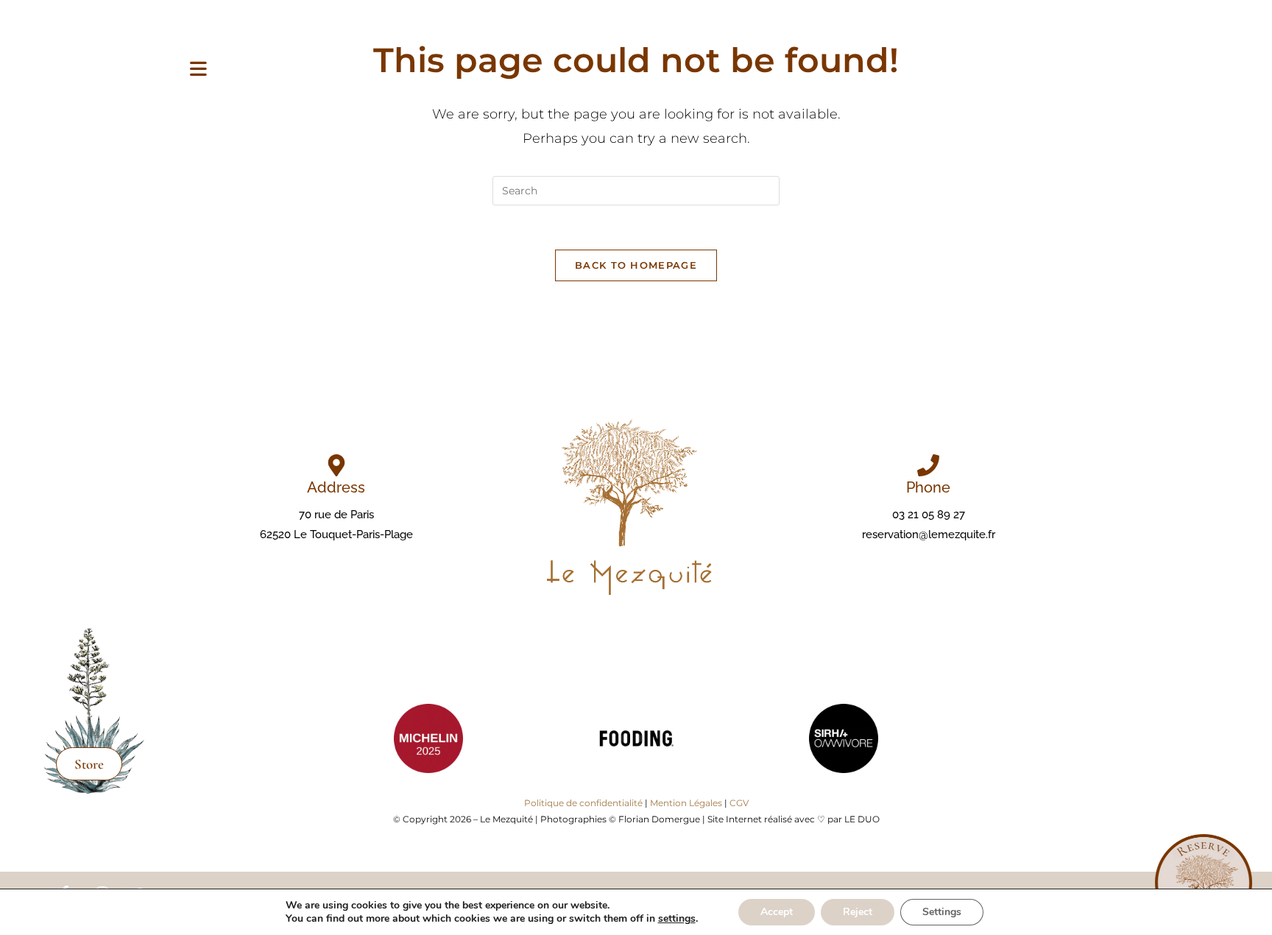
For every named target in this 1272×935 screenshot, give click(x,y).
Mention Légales (686, 802)
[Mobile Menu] (198, 70)
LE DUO (862, 819)
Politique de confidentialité (583, 802)
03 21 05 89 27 (928, 514)
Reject (857, 912)
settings (677, 918)
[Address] (336, 465)
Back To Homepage (636, 265)
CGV (739, 802)
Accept (776, 912)
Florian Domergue (659, 819)
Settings (941, 912)
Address (336, 487)
